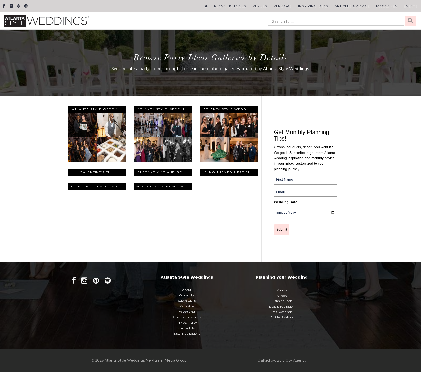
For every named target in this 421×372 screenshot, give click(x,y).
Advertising (187, 311)
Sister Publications (187, 333)
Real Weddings (282, 312)
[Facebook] (3, 6)
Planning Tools (230, 6)
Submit (281, 229)
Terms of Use (187, 328)
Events (411, 6)
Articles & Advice (352, 6)
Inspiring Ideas (313, 6)
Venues (260, 6)
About (186, 290)
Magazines (387, 6)
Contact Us (187, 295)
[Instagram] (11, 6)
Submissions (187, 300)
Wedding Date (285, 202)
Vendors (283, 6)
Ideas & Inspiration (282, 306)
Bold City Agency (291, 360)
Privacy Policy (187, 322)
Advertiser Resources (186, 317)
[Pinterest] (18, 6)
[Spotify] (25, 6)
